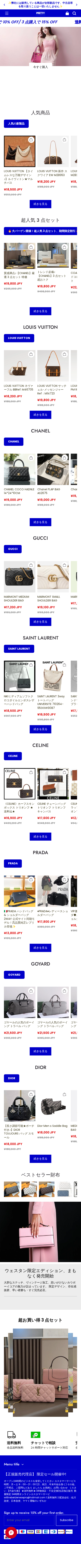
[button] (6, 13)
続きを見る (40, 204)
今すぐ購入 (40, 67)
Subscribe (66, 1520)
